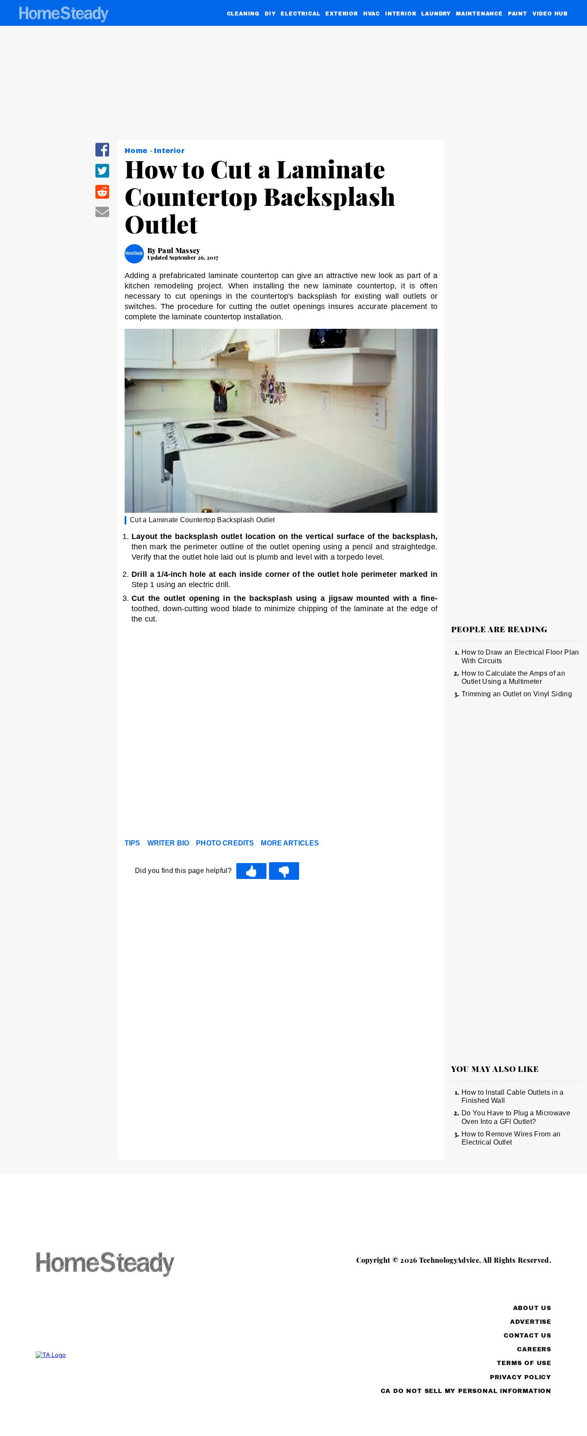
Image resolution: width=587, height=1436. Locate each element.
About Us (532, 1308)
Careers (534, 1349)
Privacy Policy (520, 1377)
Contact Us (527, 1335)
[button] (102, 155)
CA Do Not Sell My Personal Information (466, 1391)
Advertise (530, 1322)
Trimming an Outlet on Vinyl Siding (517, 694)
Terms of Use (524, 1363)
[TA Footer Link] (122, 1354)
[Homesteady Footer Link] (122, 1265)
